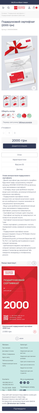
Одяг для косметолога (27, 364)
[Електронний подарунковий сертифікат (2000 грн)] (24, 116)
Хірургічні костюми (26, 368)
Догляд (19, 169)
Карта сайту (6, 357)
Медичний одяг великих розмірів (28, 357)
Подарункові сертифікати (16, 13)
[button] (34, 263)
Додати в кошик (19, 146)
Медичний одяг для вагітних (26, 352)
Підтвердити (20, 409)
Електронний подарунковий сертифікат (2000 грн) (17, 327)
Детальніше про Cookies (16, 403)
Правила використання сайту (9, 364)
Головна (4, 13)
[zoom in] (34, 88)
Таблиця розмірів (25, 122)
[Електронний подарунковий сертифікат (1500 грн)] (29, 116)
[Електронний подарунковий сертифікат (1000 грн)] (19, 116)
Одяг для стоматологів (27, 361)
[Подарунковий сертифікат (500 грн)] (4, 116)
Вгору (22, 338)
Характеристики (19, 160)
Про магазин (6, 348)
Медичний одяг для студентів (26, 372)
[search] (8, 8)
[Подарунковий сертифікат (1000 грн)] (9, 116)
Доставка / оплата (8, 351)
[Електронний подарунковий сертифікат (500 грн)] (14, 116)
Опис (19, 155)
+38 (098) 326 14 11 (7, 382)
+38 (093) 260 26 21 (7, 384)
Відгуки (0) (19, 165)
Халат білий (24, 348)
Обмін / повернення (8, 354)
